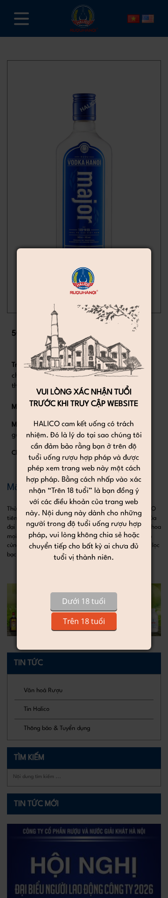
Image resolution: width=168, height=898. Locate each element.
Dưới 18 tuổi (83, 601)
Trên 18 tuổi (84, 621)
